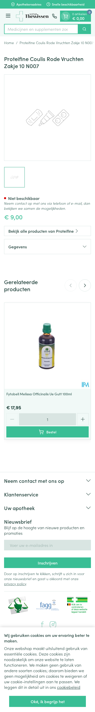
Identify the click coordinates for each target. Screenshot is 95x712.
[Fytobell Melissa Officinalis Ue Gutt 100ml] (47, 346)
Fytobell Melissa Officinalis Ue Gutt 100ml (39, 393)
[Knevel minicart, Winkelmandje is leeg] (65, 16)
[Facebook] (42, 624)
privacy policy (15, 583)
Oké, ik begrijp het (48, 701)
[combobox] (41, 29)
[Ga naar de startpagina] (32, 16)
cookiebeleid (68, 687)
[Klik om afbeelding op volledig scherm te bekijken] (47, 118)
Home (9, 42)
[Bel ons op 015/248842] (54, 16)
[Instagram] (53, 624)
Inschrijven (48, 563)
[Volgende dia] (85, 285)
